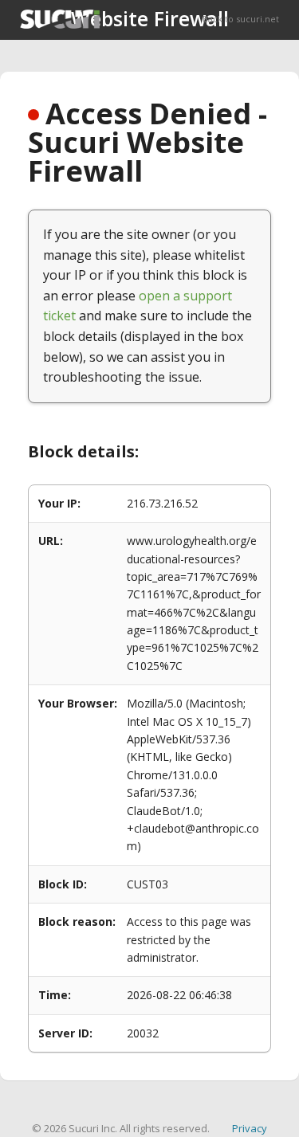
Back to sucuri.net (241, 19)
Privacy (249, 1128)
